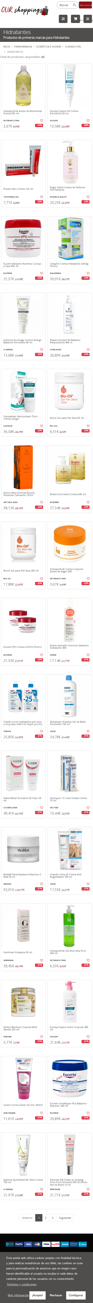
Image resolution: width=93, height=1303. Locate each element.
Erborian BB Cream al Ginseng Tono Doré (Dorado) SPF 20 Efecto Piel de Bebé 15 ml (68, 1182)
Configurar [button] (76, 1295)
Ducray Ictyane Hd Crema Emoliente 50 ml (64, 112)
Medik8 (7, 883)
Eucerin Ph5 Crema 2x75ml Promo (22, 647)
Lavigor (7, 425)
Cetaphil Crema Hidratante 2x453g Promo (69, 265)
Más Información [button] (18, 1295)
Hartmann (9, 1112)
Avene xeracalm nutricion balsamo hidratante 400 (69, 646)
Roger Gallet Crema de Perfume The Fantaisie (67, 188)
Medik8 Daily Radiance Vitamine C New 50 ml (22, 875)
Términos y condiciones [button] (22, 1284)
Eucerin (7, 273)
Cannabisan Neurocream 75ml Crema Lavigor (20, 417)
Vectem (54, 807)
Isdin (53, 731)
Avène (53, 654)
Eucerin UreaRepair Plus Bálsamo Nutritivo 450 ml (68, 1104)
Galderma (55, 273)
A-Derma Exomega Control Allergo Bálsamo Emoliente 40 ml (22, 341)
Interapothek (11, 120)
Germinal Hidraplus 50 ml (17, 952)
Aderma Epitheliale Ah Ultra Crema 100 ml (23, 1181)
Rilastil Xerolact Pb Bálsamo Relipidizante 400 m (65, 341)
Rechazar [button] (56, 1295)
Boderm (54, 502)
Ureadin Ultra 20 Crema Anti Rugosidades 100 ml (66, 875)
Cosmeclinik (10, 807)
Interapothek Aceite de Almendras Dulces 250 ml (22, 112)
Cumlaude (55, 349)
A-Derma (8, 349)
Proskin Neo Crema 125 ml (18, 189)
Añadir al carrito (24, 134)
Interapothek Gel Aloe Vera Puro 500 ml (68, 952)
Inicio (6, 46)
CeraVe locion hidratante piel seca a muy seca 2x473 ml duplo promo (22, 723)
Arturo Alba (10, 502)
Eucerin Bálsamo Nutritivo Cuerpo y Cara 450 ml (22, 265)
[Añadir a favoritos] (41, 120)
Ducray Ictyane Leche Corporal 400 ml (69, 1028)
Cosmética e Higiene (48, 46)
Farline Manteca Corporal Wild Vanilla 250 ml (20, 1028)
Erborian (55, 1189)
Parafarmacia (23, 46)
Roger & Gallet (58, 196)
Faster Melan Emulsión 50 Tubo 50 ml (22, 799)
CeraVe (7, 731)
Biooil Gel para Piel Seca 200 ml (21, 571)
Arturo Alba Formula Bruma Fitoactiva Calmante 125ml (19, 494)
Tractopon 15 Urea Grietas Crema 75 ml (68, 799)
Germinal (8, 960)
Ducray (54, 120)
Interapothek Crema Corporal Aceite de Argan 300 (66, 570)
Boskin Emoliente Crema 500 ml (68, 494)
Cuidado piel (73, 46)
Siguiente (65, 1218)
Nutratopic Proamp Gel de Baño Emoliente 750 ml (68, 723)
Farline (7, 1036)
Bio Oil (54, 425)
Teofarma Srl (11, 196)
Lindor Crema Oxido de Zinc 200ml (23, 1105)
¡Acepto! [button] (37, 1295)
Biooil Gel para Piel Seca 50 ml (67, 418)
